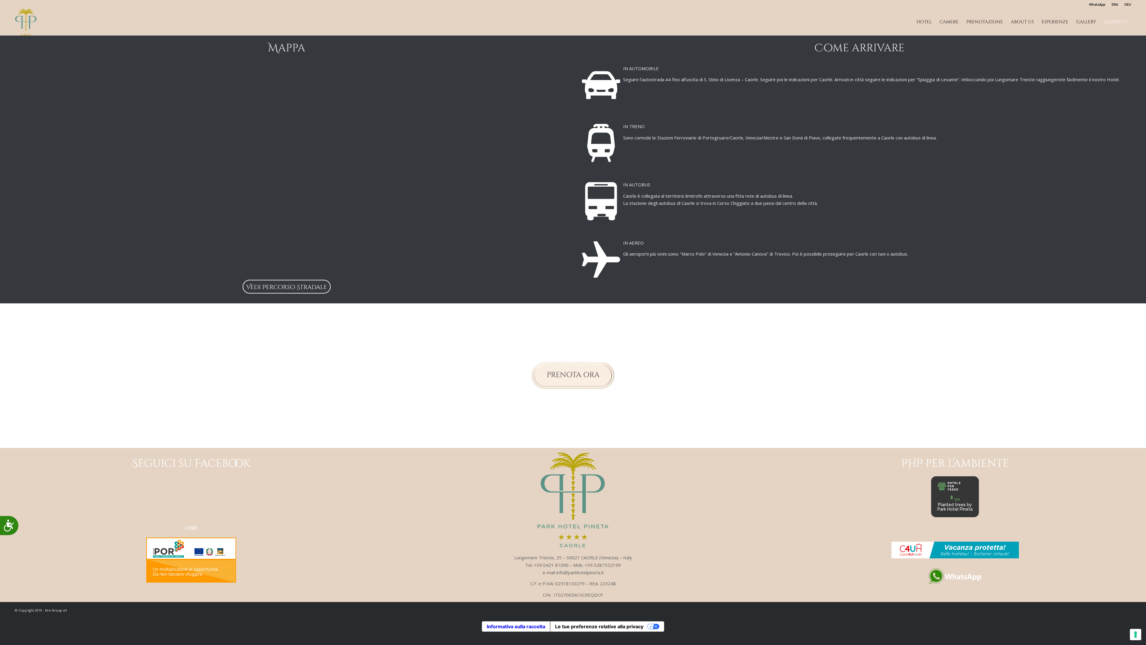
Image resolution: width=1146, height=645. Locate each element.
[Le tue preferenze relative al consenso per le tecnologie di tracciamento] (1135, 634)
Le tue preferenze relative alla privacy (599, 626)
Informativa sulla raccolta (516, 626)
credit (191, 527)
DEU (1128, 4)
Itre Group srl (56, 610)
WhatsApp (1097, 4)
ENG (1115, 4)
